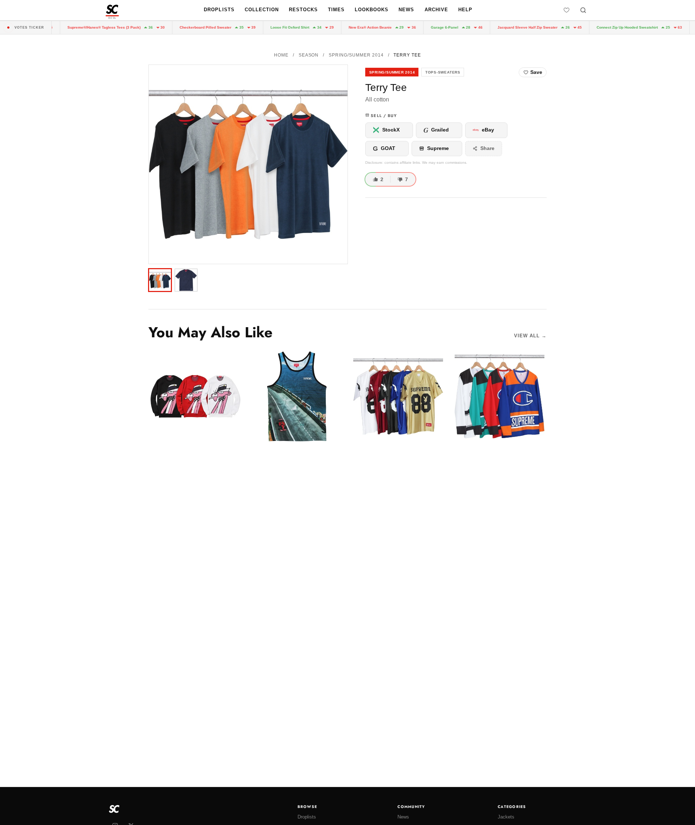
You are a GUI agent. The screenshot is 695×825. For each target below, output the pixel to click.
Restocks (303, 9)
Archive (436, 9)
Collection (262, 9)
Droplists (219, 9)
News (406, 9)
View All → (530, 335)
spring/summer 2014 (356, 55)
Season (309, 55)
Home (281, 55)
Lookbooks (371, 9)
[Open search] (583, 10)
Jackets (506, 817)
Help (465, 9)
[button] (248, 164)
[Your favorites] (566, 10)
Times (336, 9)
